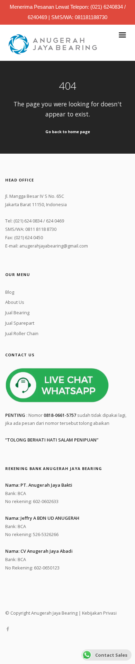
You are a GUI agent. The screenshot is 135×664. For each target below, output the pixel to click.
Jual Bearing (17, 312)
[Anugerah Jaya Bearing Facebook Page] (7, 629)
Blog (9, 292)
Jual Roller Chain (21, 333)
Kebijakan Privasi (99, 613)
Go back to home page (67, 131)
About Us (14, 302)
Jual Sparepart (19, 323)
